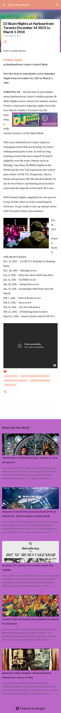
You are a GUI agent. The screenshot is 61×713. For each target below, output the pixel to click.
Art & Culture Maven (19, 4)
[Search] (57, 4)
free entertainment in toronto (34, 376)
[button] (5, 42)
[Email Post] (5, 372)
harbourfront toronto (16, 380)
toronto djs (10, 385)
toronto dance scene (40, 380)
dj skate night (11, 376)
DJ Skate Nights (12, 60)
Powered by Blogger (32, 708)
